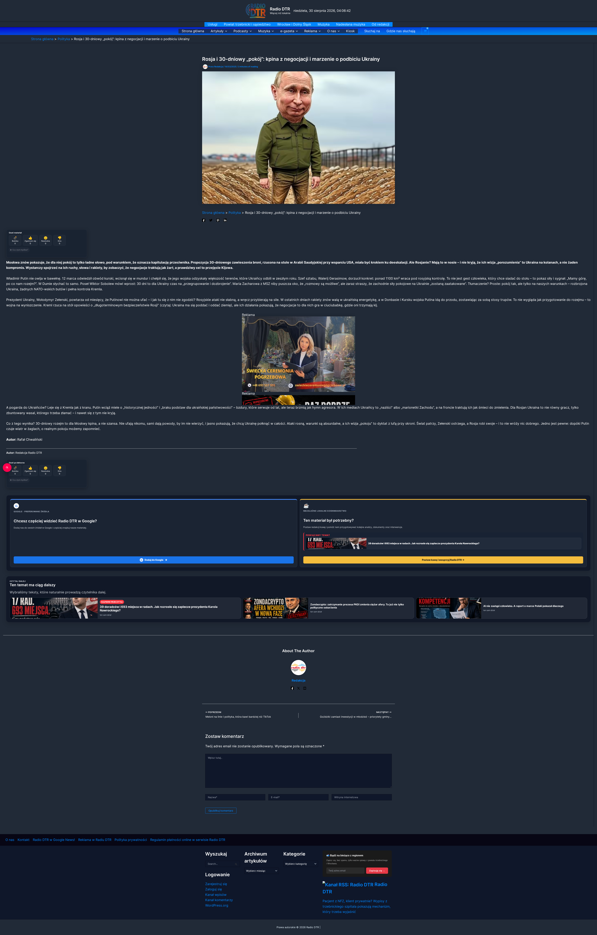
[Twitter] (210, 220)
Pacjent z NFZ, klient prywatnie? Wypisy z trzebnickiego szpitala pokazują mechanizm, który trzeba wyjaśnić (357, 906)
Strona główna (193, 31)
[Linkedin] (225, 220)
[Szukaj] (7, 467)
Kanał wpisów (216, 895)
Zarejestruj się (216, 884)
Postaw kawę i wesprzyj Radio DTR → (443, 559)
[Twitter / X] (298, 688)
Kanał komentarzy (219, 900)
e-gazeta (287, 31)
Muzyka (264, 31)
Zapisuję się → (377, 870)
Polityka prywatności (131, 840)
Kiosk (350, 31)
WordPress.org (216, 905)
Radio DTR (280, 9)
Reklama (310, 31)
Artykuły (217, 31)
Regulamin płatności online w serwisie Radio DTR (187, 840)
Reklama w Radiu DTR (94, 840)
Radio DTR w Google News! (54, 840)
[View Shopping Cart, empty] (425, 31)
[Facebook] (203, 220)
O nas (331, 31)
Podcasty (241, 31)
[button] (225, 31)
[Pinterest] (218, 220)
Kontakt (24, 840)
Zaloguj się (213, 889)
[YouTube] (304, 688)
